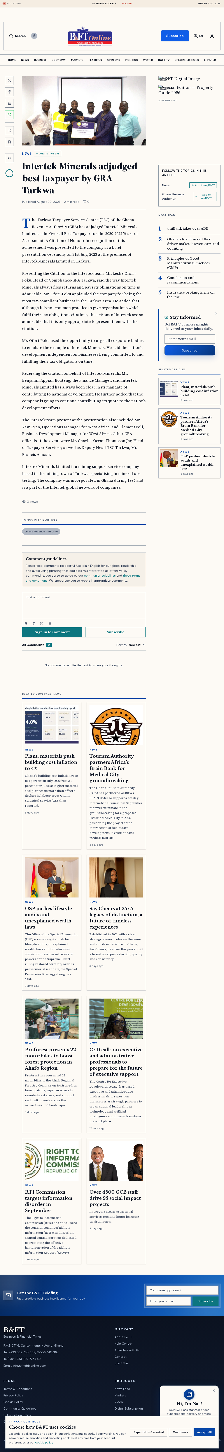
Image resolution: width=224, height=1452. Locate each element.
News (26, 154)
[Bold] (25, 623)
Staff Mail (121, 1363)
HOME (12, 60)
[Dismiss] (216, 313)
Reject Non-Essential (149, 1432)
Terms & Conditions (18, 1389)
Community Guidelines (20, 1408)
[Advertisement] (189, 130)
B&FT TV (164, 60)
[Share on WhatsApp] (9, 114)
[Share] (9, 130)
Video (119, 1402)
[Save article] (9, 142)
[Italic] (33, 623)
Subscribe (175, 35)
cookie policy (44, 1442)
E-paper (210, 60)
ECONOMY (59, 60)
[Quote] (41, 623)
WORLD (148, 60)
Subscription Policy (17, 1415)
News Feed (122, 1389)
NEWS (25, 60)
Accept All (204, 1432)
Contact (121, 1357)
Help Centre (123, 1343)
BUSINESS (40, 60)
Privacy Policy (13, 1395)
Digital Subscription (129, 1408)
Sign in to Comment (52, 632)
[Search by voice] (34, 36)
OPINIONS (113, 60)
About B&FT (123, 1337)
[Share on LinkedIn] (9, 103)
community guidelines (100, 575)
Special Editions (187, 60)
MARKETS (77, 60)
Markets (120, 1395)
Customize (180, 1432)
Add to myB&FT (49, 153)
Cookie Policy (13, 1402)
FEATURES (95, 60)
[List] (49, 623)
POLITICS (131, 60)
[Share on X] (9, 80)
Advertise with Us (127, 1350)
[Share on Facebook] (9, 91)
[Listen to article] (9, 158)
